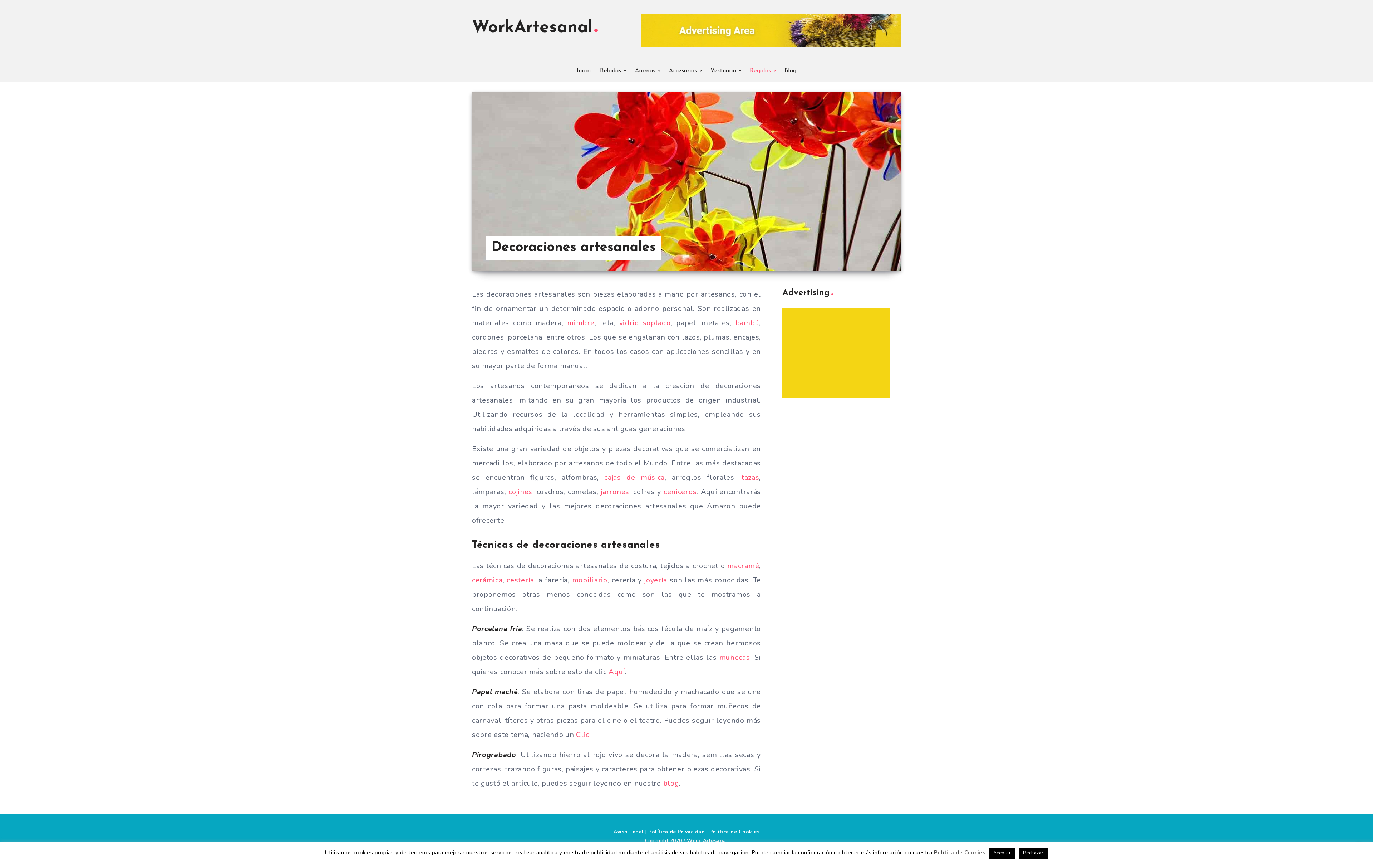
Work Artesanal (707, 840)
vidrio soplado (645, 323)
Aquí (617, 672)
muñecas (734, 657)
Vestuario (723, 71)
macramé (743, 566)
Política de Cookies (734, 831)
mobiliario (589, 580)
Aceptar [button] (1002, 853)
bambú (747, 323)
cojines (520, 492)
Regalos (760, 71)
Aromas (645, 71)
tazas (750, 477)
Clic (582, 735)
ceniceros (680, 492)
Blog (790, 71)
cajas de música (634, 477)
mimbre (580, 323)
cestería (520, 580)
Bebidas (610, 71)
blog (671, 783)
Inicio (584, 71)
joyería (655, 580)
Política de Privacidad (676, 831)
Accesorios (683, 71)
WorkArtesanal (532, 27)
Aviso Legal (629, 831)
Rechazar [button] (1033, 853)
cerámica (487, 580)
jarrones (615, 492)
